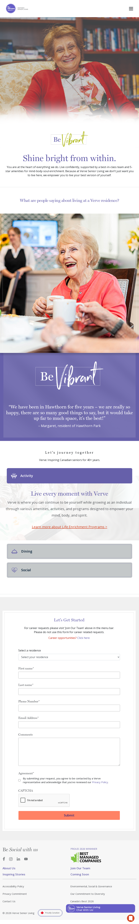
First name (25, 668)
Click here (83, 638)
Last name (25, 685)
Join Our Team (80, 868)
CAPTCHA (25, 790)
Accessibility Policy (13, 886)
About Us (9, 868)
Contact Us (9, 901)
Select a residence (29, 650)
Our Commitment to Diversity (87, 893)
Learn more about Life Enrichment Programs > (69, 527)
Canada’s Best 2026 (82, 901)
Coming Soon (80, 874)
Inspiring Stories (14, 874)
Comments (25, 734)
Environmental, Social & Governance (91, 886)
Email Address (27, 718)
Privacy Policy (100, 782)
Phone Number (28, 701)
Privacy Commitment (15, 893)
